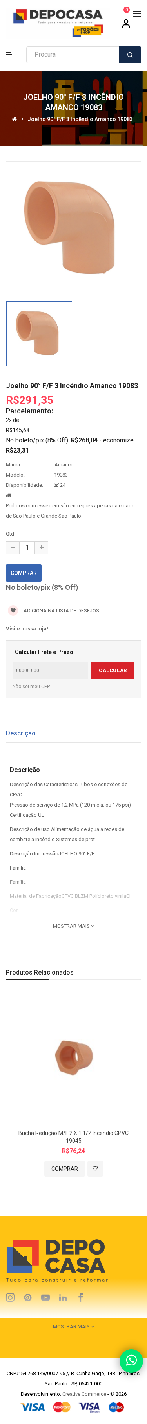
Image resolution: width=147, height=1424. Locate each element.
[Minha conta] (126, 26)
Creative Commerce (84, 1394)
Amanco (64, 465)
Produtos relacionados (40, 972)
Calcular (113, 670)
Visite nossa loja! (27, 629)
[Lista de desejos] (95, 1169)
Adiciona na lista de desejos (60, 610)
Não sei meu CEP (31, 686)
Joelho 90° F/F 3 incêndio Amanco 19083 (80, 119)
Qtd (10, 534)
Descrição (21, 733)
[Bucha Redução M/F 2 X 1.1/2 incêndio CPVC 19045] (73, 1058)
